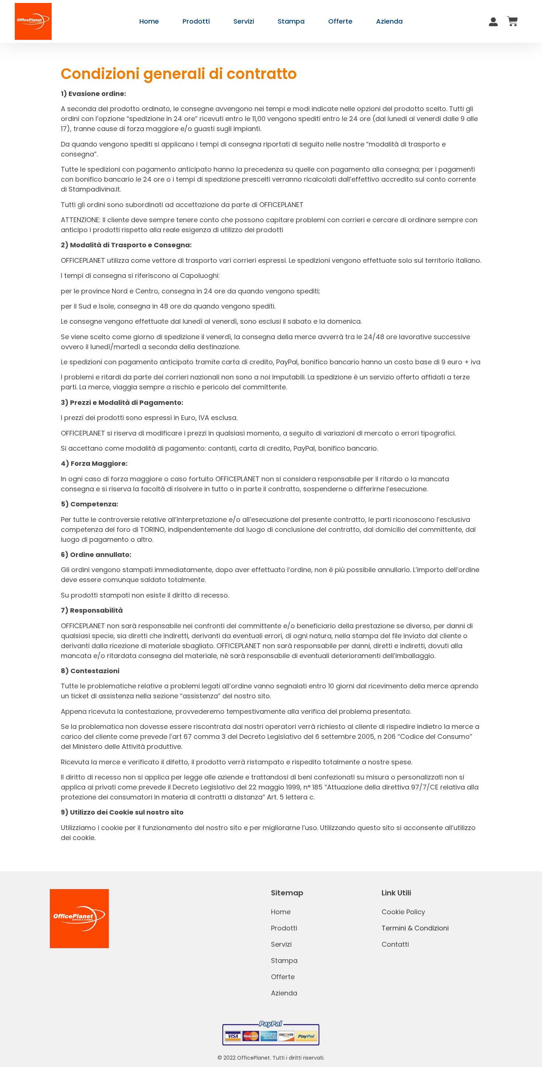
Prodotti (196, 21)
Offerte (340, 21)
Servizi (243, 21)
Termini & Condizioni (415, 928)
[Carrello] (512, 21)
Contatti (395, 944)
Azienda (389, 21)
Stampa (291, 21)
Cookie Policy (403, 911)
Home (149, 21)
